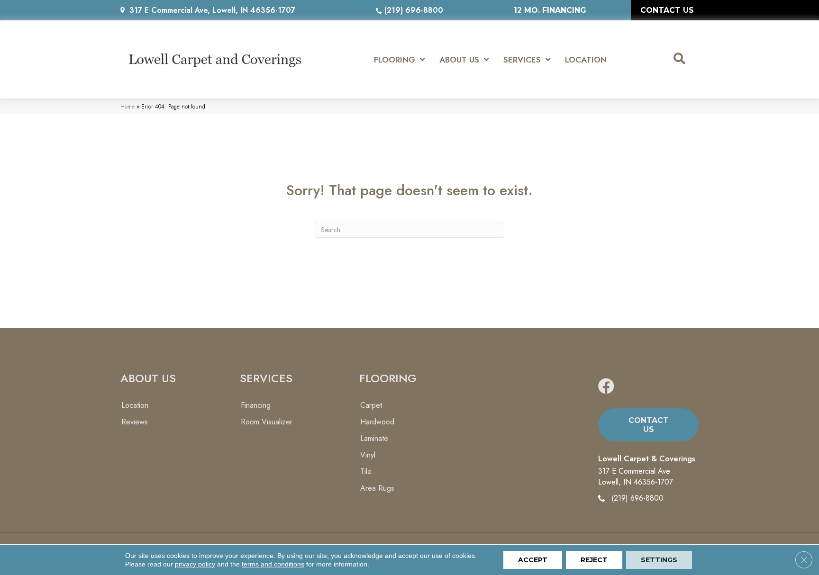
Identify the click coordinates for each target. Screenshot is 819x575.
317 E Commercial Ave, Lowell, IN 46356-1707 (212, 10)
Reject (594, 560)
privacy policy (195, 564)
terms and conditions (273, 564)
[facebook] (606, 386)
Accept (532, 560)
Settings (659, 560)
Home (127, 106)
